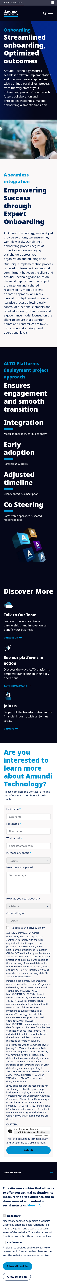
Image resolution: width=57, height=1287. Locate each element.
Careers (9, 728)
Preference (14, 1242)
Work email (14, 838)
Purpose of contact (18, 853)
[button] (52, 2)
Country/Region (15, 913)
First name (13, 823)
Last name (13, 809)
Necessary (14, 1216)
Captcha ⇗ (42, 1136)
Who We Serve (12, 1172)
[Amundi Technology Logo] (11, 13)
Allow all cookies (17, 1266)
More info (34, 1205)
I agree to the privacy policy (28, 927)
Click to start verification (31, 1132)
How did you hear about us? (23, 898)
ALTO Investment (15, 686)
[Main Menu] (50, 13)
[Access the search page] (44, 13)
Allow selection (17, 1276)
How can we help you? (19, 867)
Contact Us (11, 637)
